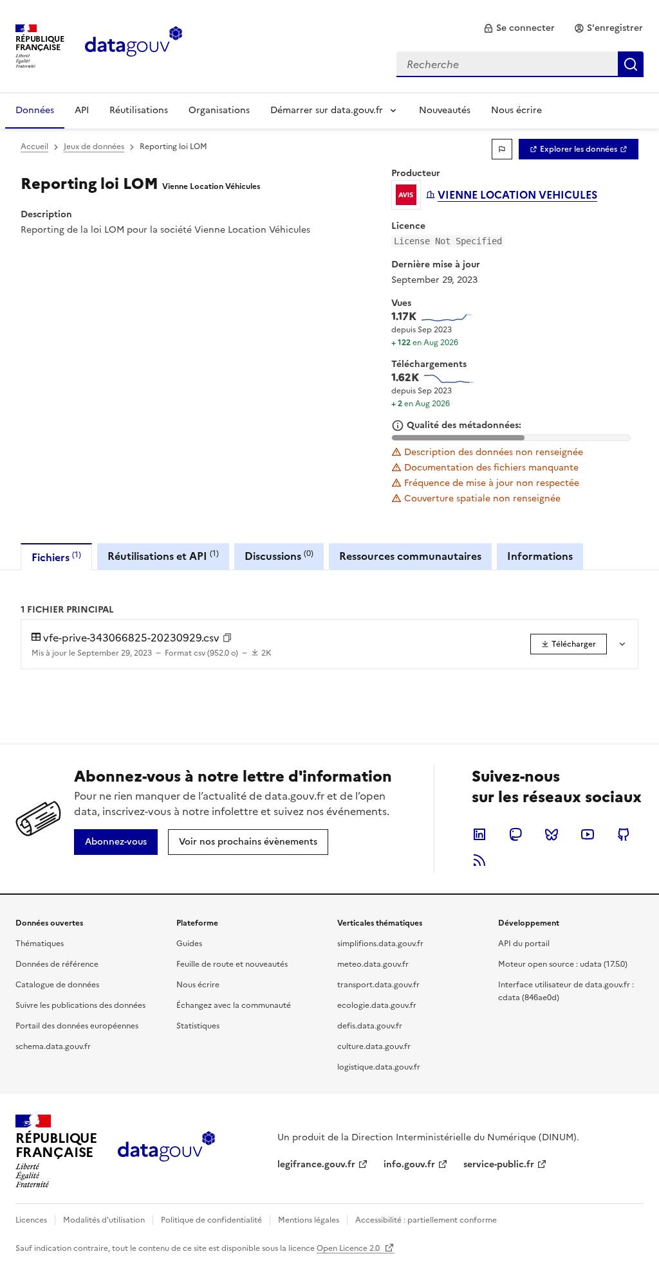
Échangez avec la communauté (233, 1005)
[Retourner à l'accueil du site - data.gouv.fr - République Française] (166, 1151)
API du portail (524, 943)
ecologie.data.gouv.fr (376, 1005)
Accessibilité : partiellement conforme (426, 1220)
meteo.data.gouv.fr (373, 964)
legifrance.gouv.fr (316, 1164)
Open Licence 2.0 (349, 1248)
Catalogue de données (57, 985)
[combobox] (520, 64)
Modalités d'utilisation (104, 1220)
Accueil (34, 146)
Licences (31, 1220)
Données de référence (56, 964)
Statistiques (197, 1026)
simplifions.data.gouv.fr (380, 943)
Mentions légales (308, 1220)
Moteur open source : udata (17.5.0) (562, 964)
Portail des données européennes (76, 1026)
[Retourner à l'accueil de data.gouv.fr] (133, 45)
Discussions (279, 556)
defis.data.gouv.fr (369, 1026)
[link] (519, 28)
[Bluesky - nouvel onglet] (551, 834)
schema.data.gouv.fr (53, 1046)
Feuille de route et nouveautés (232, 964)
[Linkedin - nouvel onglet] (479, 834)
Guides (189, 943)
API (82, 110)
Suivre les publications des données (80, 1005)
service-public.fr (498, 1164)
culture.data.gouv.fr (374, 1046)
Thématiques (39, 943)
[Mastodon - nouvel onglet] (515, 834)
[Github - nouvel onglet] (623, 834)
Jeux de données (94, 146)
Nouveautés (444, 110)
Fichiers (56, 557)
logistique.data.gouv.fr (378, 1067)
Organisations (219, 110)
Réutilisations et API (163, 556)
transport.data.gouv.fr (378, 985)
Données (34, 110)
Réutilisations (138, 110)
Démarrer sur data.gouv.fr (326, 110)
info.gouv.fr (409, 1164)
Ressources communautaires (410, 556)
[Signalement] (502, 149)
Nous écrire (516, 110)
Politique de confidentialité (211, 1220)
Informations (540, 556)
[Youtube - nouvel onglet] (587, 834)
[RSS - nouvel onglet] (479, 860)
